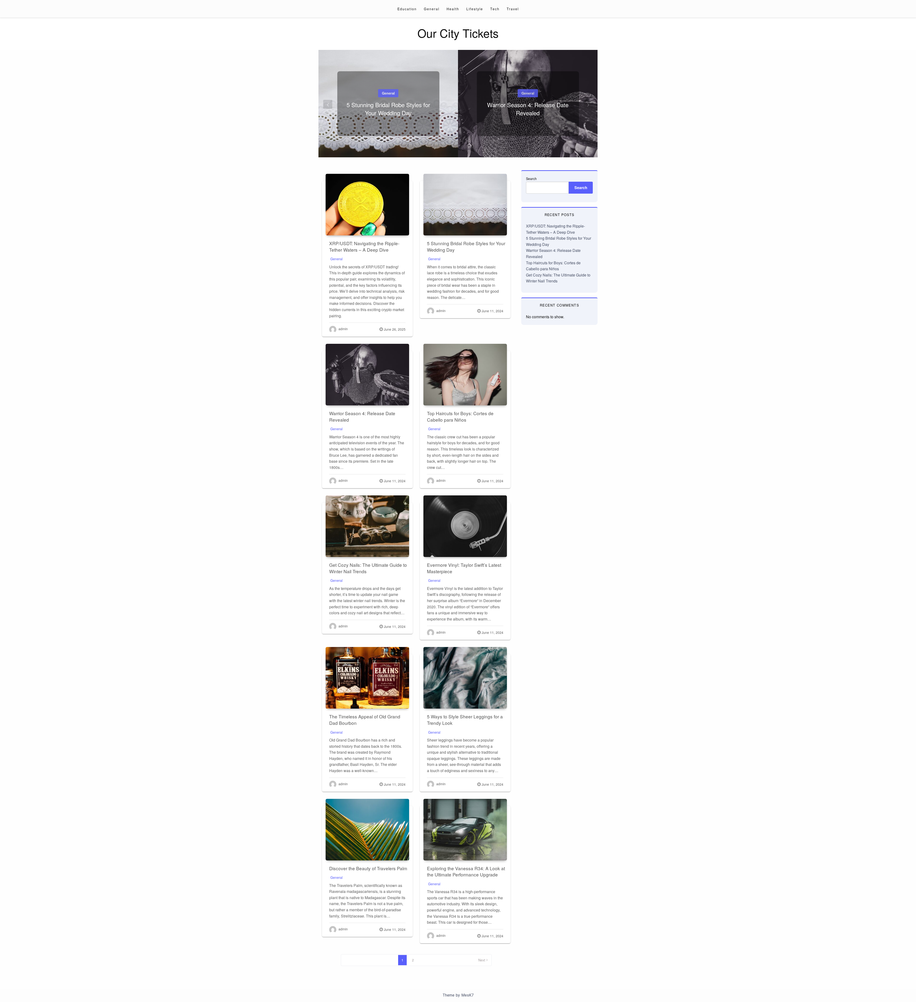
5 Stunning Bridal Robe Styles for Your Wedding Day (388, 109)
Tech (495, 8)
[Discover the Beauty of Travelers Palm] (367, 829)
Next (481, 960)
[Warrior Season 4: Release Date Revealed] (367, 374)
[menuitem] (407, 8)
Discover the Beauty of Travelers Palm (368, 868)
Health (453, 8)
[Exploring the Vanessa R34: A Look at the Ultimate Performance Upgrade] (465, 829)
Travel (513, 8)
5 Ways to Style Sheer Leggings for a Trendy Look (465, 719)
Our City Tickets (458, 33)
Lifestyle (474, 8)
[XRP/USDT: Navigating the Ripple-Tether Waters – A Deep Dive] (367, 204)
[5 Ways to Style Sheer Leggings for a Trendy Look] (465, 678)
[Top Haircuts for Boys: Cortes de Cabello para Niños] (465, 374)
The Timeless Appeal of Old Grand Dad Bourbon (364, 719)
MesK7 (467, 995)
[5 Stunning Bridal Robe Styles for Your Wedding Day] (465, 204)
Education (407, 8)
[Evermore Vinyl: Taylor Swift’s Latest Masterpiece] (465, 526)
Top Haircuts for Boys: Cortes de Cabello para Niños (460, 416)
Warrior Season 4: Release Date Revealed (527, 109)
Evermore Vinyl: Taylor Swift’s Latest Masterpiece (464, 568)
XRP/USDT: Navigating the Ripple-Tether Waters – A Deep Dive (364, 246)
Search (531, 178)
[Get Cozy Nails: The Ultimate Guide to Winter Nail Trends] (367, 526)
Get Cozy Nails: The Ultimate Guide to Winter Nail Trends (368, 568)
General (431, 8)
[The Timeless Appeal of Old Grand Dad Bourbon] (367, 678)
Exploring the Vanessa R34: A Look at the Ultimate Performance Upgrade (466, 871)
